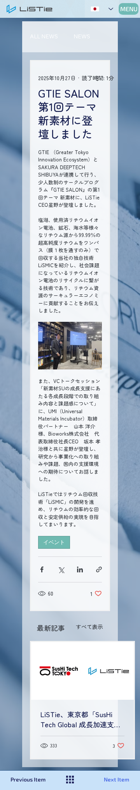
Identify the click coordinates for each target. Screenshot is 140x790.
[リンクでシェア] (99, 569)
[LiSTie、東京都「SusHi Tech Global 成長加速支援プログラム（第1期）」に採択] (82, 671)
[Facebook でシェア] (42, 569)
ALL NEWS (44, 36)
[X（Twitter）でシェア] (61, 569)
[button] (33, 780)
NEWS (82, 36)
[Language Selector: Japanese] (102, 8)
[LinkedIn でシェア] (80, 569)
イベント (54, 542)
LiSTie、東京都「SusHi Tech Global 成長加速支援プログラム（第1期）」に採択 (80, 719)
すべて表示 (89, 626)
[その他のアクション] (97, 78)
